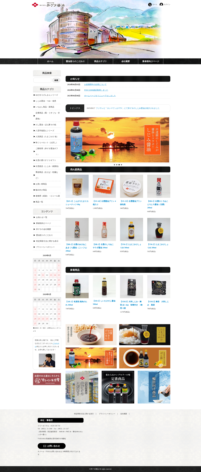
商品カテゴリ (100, 61)
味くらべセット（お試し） (47, 143)
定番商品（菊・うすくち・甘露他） (48, 116)
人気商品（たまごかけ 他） (47, 137)
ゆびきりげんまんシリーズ (47, 95)
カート (154, 4)
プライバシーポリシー (45, 247)
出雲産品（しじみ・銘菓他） (48, 166)
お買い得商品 (41, 184)
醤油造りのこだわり (75, 61)
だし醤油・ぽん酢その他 (46, 125)
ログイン (167, 4)
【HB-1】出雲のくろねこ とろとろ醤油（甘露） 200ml (158, 204)
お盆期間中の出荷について (95, 84)
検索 (56, 80)
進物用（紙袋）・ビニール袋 (48, 196)
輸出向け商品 (41, 190)
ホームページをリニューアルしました (100, 96)
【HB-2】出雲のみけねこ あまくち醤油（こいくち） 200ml (77, 247)
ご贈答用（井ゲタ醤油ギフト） (47, 151)
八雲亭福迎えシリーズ (45, 131)
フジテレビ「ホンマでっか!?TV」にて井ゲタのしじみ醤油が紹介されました (127, 108)
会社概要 (125, 61)
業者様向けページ (150, 61)
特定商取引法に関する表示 (47, 241)
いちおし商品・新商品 (45, 107)
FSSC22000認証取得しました (96, 90)
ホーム (50, 61)
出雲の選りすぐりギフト (46, 160)
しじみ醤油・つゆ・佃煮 (46, 101)
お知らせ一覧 (41, 217)
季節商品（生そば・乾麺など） (47, 175)
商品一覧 (39, 202)
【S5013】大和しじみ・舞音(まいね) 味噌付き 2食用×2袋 (131, 305)
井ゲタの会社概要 (43, 229)
